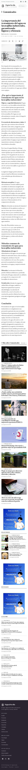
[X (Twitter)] (23, 1)
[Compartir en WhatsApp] (9, 41)
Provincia (3, 717)
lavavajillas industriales (7, 73)
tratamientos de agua (7, 227)
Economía (3, 722)
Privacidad (11, 767)
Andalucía (3, 720)
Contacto (3, 750)
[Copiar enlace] (22, 41)
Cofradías (3, 727)
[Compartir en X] (12, 41)
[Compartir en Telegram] (19, 41)
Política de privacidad (6, 755)
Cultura (3, 729)
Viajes (2, 740)
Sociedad (3, 742)
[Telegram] (21, 1)
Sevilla (3, 715)
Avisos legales (4, 753)
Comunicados (9, 12)
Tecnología (4, 737)
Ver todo (23, 343)
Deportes (3, 724)
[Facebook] (25, 1)
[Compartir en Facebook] (16, 41)
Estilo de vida (4, 731)
